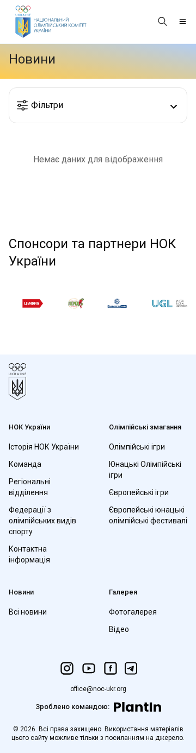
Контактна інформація (29, 554)
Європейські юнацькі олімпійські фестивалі (148, 515)
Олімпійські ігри (137, 446)
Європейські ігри (139, 492)
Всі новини (28, 612)
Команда (25, 464)
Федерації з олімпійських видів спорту (42, 520)
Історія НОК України (44, 446)
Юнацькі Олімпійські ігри (145, 469)
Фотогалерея (133, 612)
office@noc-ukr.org (98, 689)
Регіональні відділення (30, 487)
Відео (119, 629)
